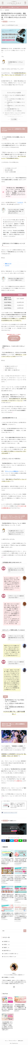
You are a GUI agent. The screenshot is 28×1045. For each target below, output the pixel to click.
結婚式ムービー (13, 820)
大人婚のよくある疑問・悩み (10, 953)
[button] (3, 840)
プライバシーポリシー (12, 1040)
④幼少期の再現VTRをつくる (13, 109)
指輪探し (6, 947)
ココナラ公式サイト (14, 338)
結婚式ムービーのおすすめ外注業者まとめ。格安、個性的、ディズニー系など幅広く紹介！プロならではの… (17, 805)
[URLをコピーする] (25, 840)
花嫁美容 (6, 941)
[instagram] (14, 987)
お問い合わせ (20, 1040)
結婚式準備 (5, 21)
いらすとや (20, 202)
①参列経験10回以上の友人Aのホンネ (15, 116)
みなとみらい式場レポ (9, 956)
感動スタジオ (8, 263)
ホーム (6, 1040)
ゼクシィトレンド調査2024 (11, 471)
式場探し (6, 944)
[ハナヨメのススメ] (14, 3)
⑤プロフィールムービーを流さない (14, 110)
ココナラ (7, 265)
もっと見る (14, 119)
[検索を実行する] (24, 930)
